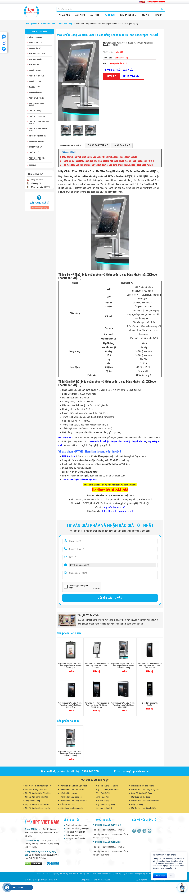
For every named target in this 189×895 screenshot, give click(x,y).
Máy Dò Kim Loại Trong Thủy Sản (73, 800)
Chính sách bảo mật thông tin (76, 828)
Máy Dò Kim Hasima (68, 793)
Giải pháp (94, 15)
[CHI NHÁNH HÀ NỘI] (7, 887)
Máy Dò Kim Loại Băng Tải (71, 797)
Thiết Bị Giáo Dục (35, 111)
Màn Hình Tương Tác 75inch (142, 786)
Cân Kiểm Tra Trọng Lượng (36, 104)
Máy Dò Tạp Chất (35, 81)
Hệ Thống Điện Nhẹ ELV (37, 136)
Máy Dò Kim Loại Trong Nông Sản (145, 789)
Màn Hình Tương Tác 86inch (107, 786)
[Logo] (31, 12)
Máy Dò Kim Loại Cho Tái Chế (72, 789)
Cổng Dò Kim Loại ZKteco (141, 793)
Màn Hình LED (34, 65)
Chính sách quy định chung (75, 825)
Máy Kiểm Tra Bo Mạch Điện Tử (38, 786)
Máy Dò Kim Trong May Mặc (36, 797)
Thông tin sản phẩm (70, 145)
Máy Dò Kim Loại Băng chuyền (37, 808)
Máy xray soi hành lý (104, 808)
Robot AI (32, 165)
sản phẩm (110, 15)
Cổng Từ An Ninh (35, 37)
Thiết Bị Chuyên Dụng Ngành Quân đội (37, 159)
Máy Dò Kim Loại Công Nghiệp (143, 808)
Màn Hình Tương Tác (37, 54)
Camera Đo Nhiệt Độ (36, 141)
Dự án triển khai (128, 15)
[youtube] (139, 831)
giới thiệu (80, 15)
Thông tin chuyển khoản (74, 838)
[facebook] (134, 831)
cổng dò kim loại (138, 441)
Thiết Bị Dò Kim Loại (36, 76)
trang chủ (64, 15)
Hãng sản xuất (122, 145)
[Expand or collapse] (158, 152)
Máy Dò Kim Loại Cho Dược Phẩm (145, 800)
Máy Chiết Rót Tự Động (105, 804)
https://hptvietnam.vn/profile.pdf (117, 511)
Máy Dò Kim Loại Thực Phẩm (37, 804)
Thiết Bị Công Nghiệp (37, 116)
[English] (140, 2)
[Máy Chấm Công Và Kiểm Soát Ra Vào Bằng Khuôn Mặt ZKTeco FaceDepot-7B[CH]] (65, 130)
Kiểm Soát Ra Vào (35, 59)
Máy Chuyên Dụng (35, 92)
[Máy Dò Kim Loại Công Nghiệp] (52, 863)
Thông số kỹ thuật (97, 145)
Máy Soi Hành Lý (35, 48)
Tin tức (145, 15)
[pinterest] (150, 831)
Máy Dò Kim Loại (34, 70)
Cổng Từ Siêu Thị (103, 793)
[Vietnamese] (143, 2)
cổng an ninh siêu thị (120, 441)
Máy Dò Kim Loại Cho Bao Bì (107, 789)
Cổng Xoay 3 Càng (32, 800)
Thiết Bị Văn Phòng (36, 98)
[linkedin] (144, 831)
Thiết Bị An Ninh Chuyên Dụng (38, 129)
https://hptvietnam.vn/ (114, 507)
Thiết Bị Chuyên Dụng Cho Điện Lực (39, 122)
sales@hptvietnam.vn (156, 2)
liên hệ (158, 15)
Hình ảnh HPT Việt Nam (74, 832)
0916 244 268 (131, 76)
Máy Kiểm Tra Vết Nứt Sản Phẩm (73, 786)
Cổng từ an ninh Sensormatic (71, 808)
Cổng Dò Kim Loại (35, 43)
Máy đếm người (34, 87)
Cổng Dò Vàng (137, 804)
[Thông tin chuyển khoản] (39, 201)
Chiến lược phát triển (73, 835)
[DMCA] (33, 863)
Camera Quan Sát (35, 147)
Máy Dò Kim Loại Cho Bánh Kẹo (38, 793)
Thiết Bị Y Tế (33, 152)
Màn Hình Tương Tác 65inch (36, 789)
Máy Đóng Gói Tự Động (140, 797)
